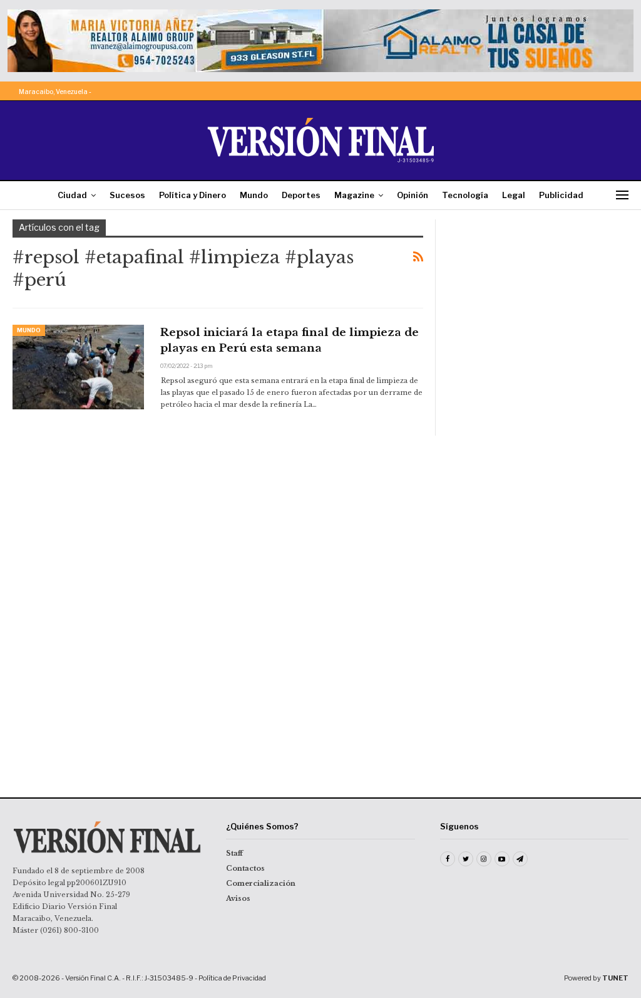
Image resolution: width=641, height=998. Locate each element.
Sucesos (127, 195)
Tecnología (465, 195)
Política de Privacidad (232, 978)
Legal (513, 195)
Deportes (301, 195)
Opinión (412, 195)
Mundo (254, 195)
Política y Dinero (192, 195)
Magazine (354, 195)
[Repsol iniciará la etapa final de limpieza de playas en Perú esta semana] (78, 367)
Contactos (245, 868)
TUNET (615, 978)
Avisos (238, 898)
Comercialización (260, 883)
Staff (234, 853)
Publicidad (561, 195)
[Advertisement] (538, 297)
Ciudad (72, 195)
